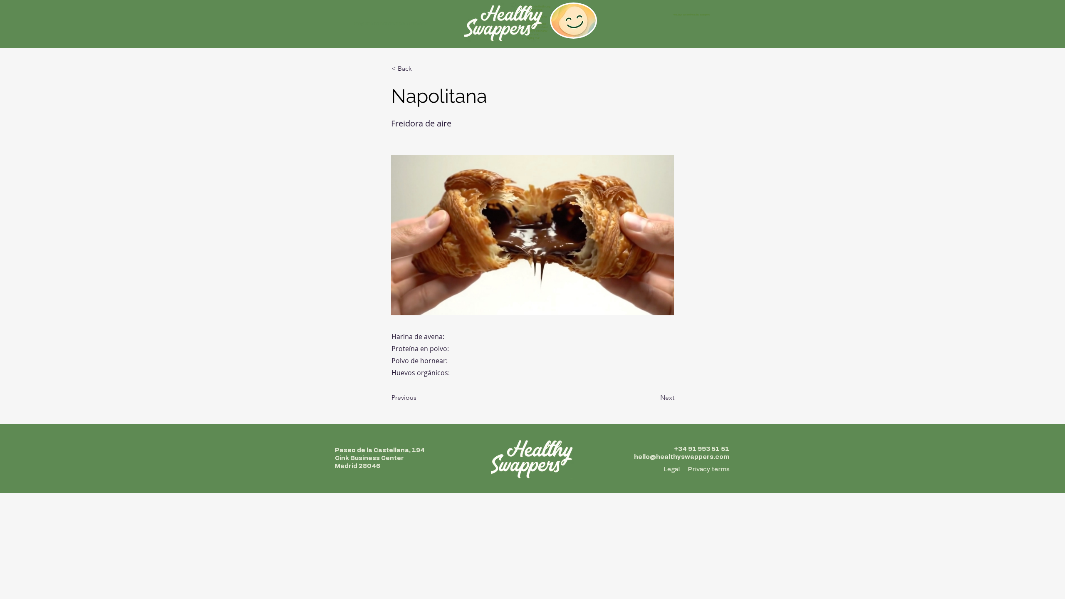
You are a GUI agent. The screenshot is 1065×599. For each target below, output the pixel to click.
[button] (418, 68)
